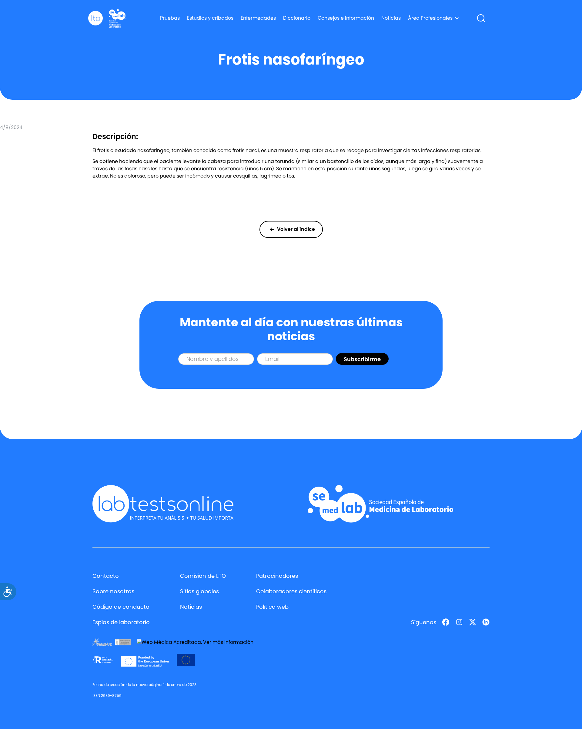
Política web (272, 607)
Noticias (391, 18)
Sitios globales (199, 591)
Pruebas (170, 18)
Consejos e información (346, 18)
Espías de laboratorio (121, 622)
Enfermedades (258, 18)
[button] (433, 18)
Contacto (105, 576)
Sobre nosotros (113, 591)
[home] (95, 18)
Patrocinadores (277, 576)
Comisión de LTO (203, 576)
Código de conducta (120, 607)
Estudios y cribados (210, 18)
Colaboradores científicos (291, 591)
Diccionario (296, 18)
